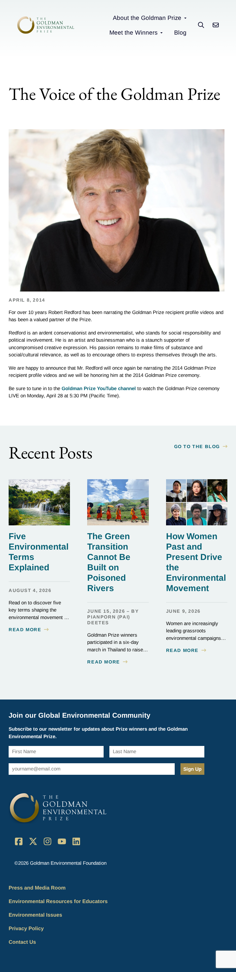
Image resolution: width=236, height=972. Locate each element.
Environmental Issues (35, 915)
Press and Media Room (37, 888)
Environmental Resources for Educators (58, 901)
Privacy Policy (26, 928)
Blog (180, 32)
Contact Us (22, 942)
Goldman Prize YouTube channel (99, 388)
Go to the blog (197, 446)
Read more (25, 629)
